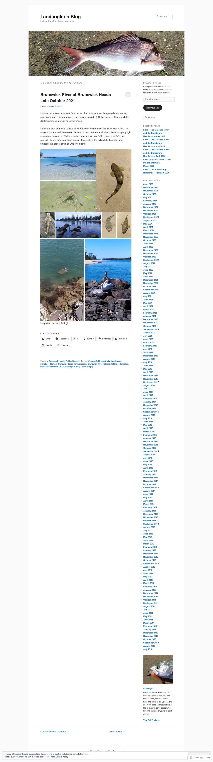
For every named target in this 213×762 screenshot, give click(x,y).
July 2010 (147, 649)
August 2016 (149, 414)
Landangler (148, 688)
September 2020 (151, 329)
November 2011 (150, 596)
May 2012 (147, 576)
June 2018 (148, 365)
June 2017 (148, 391)
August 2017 (149, 385)
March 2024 (148, 230)
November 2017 (150, 378)
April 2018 (148, 372)
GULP (61, 366)
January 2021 (149, 315)
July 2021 (147, 296)
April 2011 (148, 619)
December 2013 (150, 513)
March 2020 (148, 342)
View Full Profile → (151, 720)
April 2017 (148, 395)
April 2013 (148, 540)
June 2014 (148, 494)
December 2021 (150, 279)
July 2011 (147, 609)
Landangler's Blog (60, 16)
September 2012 (151, 563)
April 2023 (148, 246)
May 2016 (147, 424)
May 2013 (147, 537)
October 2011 (149, 599)
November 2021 (150, 283)
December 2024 (150, 207)
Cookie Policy (62, 756)
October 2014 (149, 484)
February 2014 (150, 507)
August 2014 (149, 490)
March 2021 (148, 309)
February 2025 (150, 200)
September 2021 (151, 289)
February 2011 (150, 626)
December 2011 (150, 593)
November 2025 (150, 190)
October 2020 (149, 325)
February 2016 (150, 434)
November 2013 (150, 517)
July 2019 (147, 348)
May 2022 (147, 273)
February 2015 (150, 471)
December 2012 (150, 553)
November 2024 (150, 210)
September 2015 (151, 451)
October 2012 (149, 560)
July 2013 (147, 530)
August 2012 (149, 566)
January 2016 (149, 438)
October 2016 (149, 408)
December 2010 (150, 632)
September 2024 (151, 216)
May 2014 (147, 497)
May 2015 (147, 464)
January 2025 (149, 203)
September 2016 (151, 411)
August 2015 (149, 454)
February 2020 (150, 345)
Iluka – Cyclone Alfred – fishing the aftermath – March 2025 (157, 162)
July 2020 (147, 335)
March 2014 (148, 503)
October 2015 (149, 447)
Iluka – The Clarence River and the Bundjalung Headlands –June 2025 (156, 133)
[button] (68, 164)
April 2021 (148, 306)
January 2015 (149, 474)
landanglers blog (72, 366)
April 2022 (148, 276)
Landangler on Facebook (53, 732)
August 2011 (149, 606)
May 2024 (147, 223)
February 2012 (150, 586)
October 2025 (149, 194)
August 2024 (149, 220)
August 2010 (149, 645)
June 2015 (148, 461)
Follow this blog (152, 83)
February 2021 (150, 312)
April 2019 (148, 352)
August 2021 (149, 292)
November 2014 (150, 480)
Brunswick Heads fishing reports (72, 363)
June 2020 (148, 339)
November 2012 (150, 556)
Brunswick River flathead (99, 363)
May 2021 (147, 302)
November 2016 (150, 405)
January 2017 (149, 401)
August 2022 (149, 263)
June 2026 (148, 184)
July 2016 (147, 418)
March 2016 (148, 431)
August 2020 (149, 332)
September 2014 (151, 487)
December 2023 (150, 233)
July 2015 (147, 457)
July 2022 (147, 266)
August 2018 (149, 358)
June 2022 (148, 269)
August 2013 (149, 527)
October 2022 (149, 256)
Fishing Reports (72, 361)
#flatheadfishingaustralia (99, 361)
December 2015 (150, 441)
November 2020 (150, 322)
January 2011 (149, 629)
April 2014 (148, 500)
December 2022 (150, 250)
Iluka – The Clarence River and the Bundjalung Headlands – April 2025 (156, 153)
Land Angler (115, 732)
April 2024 (148, 226)
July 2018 (147, 362)
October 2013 (149, 520)
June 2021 (148, 299)
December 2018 (150, 355)
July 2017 (147, 388)
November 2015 (150, 444)
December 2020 (150, 319)
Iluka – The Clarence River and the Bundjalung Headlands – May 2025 (156, 143)
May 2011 (147, 616)
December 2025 (150, 187)
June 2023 (148, 243)
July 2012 (147, 570)
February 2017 (150, 398)
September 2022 (151, 259)
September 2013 (151, 523)
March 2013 (148, 543)
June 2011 (148, 612)
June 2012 (148, 573)
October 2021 (149, 286)
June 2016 (148, 421)
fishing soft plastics (119, 363)
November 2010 (150, 635)
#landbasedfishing (48, 363)
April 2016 (148, 428)
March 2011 (148, 622)
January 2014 (149, 510)
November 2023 (150, 236)
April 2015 (148, 467)
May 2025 (147, 197)
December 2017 (150, 375)
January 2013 (149, 550)
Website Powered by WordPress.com (106, 751)
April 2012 (148, 579)
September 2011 (151, 602)
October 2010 (149, 639)
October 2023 (149, 240)
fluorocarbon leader (49, 366)
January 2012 (149, 589)
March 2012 (148, 583)
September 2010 (151, 642)
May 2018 (147, 368)
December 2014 (150, 477)
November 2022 (150, 253)
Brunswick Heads (57, 361)
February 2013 (150, 546)
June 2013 (148, 533)
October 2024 (149, 213)
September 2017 (151, 382)
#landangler (116, 361)
